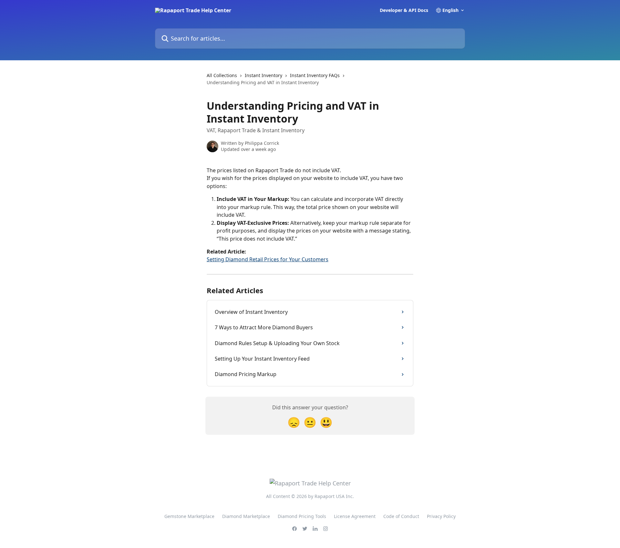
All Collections (222, 75)
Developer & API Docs (404, 10)
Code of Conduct (401, 516)
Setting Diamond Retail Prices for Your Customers (267, 259)
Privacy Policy (441, 516)
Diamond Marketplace (246, 516)
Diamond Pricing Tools (302, 516)
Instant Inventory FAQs (315, 75)
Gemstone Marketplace (189, 516)
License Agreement (355, 516)
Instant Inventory (263, 75)
